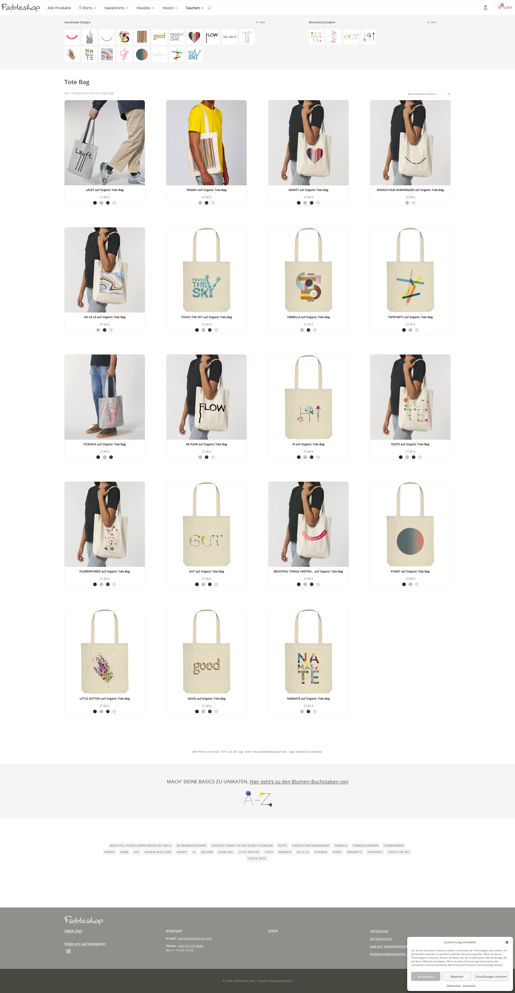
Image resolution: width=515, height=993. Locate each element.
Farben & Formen (365, 845)
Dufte (282, 845)
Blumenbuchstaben (191, 845)
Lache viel (225, 852)
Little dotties (249, 852)
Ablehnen (457, 976)
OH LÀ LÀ (303, 852)
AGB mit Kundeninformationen (396, 946)
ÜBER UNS (73, 931)
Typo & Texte (257, 858)
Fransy (110, 852)
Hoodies (144, 7)
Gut (136, 852)
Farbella (341, 845)
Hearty (182, 852)
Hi (194, 852)
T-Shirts (85, 7)
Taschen (193, 7)
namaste (285, 852)
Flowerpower (394, 845)
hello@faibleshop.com (195, 938)
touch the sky (398, 852)
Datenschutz (454, 985)
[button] (507, 942)
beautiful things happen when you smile (140, 845)
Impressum (469, 985)
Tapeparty (375, 852)
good (124, 852)
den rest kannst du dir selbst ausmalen (242, 845)
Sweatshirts (114, 7)
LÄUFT (269, 852)
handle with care (158, 852)
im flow (207, 852)
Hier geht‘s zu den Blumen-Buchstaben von (299, 781)
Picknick (320, 852)
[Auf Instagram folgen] (68, 951)
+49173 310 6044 (190, 946)
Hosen (168, 7)
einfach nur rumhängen (310, 845)
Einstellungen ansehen (491, 976)
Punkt (337, 852)
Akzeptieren (426, 976)
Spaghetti (354, 852)
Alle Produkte (59, 7)
